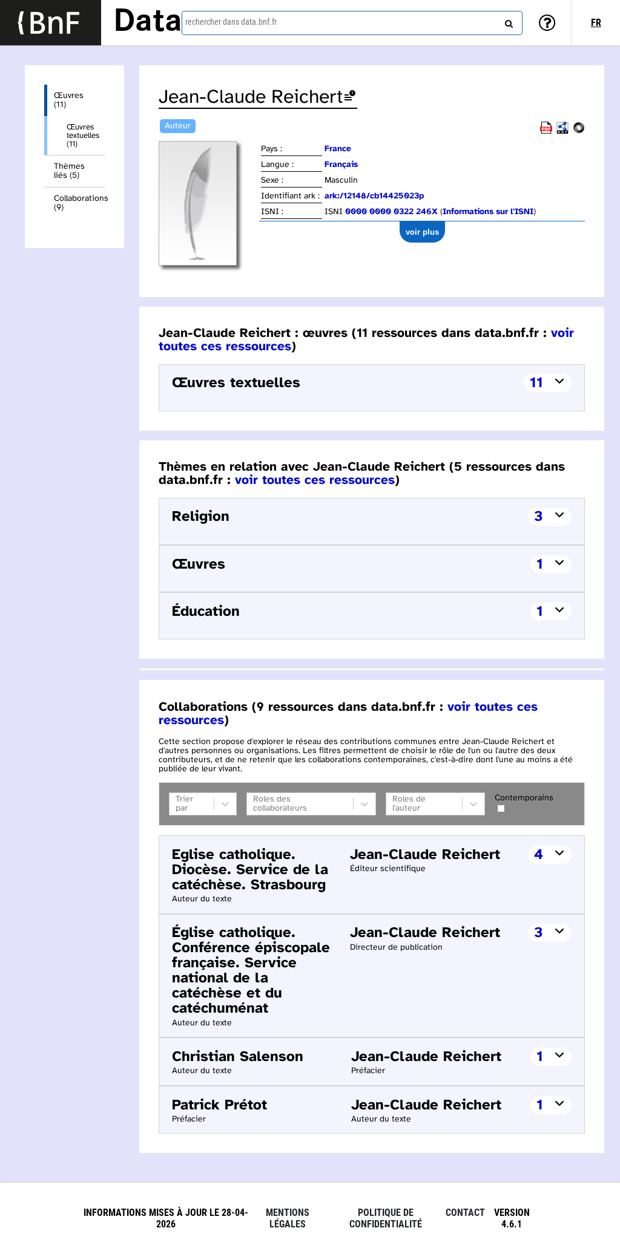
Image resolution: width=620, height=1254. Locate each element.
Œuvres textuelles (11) (83, 135)
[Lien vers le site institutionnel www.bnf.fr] (50, 22)
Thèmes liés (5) (69, 171)
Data (147, 22)
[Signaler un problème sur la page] (350, 98)
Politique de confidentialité (385, 1218)
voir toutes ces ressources (315, 480)
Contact (465, 1212)
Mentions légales (287, 1218)
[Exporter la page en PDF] (546, 131)
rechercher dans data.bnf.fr (231, 22)
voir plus (422, 232)
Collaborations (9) (79, 203)
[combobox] (352, 23)
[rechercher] (507, 21)
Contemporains (524, 798)
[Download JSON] (579, 131)
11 (536, 383)
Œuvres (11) (69, 100)
